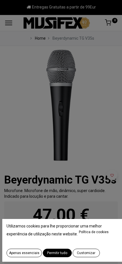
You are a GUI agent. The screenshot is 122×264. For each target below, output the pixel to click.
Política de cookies (94, 232)
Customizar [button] (86, 253)
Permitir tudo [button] (57, 253)
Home (40, 38)
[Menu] (9, 23)
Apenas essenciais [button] (24, 253)
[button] (112, 175)
